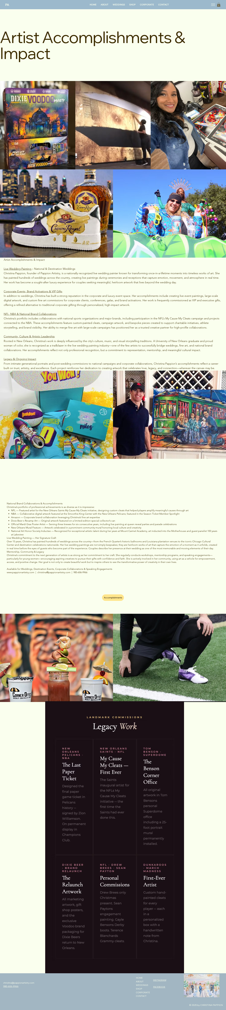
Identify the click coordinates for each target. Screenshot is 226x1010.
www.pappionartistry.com (20, 572)
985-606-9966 (10, 986)
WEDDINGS (142, 985)
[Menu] (213, 4)
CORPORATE (143, 992)
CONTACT (141, 996)
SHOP (139, 988)
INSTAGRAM (159, 980)
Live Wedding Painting (18, 269)
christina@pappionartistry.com (53, 572)
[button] (218, 4)
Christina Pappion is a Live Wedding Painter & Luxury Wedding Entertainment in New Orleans (49, 1002)
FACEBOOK (159, 987)
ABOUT (140, 981)
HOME (139, 977)
